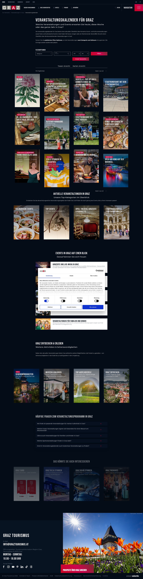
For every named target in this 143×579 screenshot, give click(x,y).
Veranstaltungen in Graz (17, 12)
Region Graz (11, 2)
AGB (51, 576)
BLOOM (19, 79)
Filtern (99, 53)
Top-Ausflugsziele (83, 372)
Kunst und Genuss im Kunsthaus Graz (114, 122)
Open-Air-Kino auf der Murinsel (114, 160)
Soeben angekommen (29, 7)
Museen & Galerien (54, 372)
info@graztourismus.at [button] (16, 544)
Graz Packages (112, 470)
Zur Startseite (6, 12)
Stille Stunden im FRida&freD (53, 160)
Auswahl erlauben (71, 307)
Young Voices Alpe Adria (27, 155)
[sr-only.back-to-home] (12, 7)
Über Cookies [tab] (93, 275)
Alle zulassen (92, 307)
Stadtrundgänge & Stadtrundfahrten (114, 210)
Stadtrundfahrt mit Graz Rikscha (84, 118)
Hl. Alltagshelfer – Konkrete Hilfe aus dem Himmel (27, 120)
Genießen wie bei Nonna (86, 155)
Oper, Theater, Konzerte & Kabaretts (86, 210)
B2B (34, 2)
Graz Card (20, 470)
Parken (66, 7)
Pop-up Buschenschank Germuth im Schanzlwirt (56, 85)
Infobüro (75, 7)
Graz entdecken (112, 372)
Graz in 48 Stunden (84, 470)
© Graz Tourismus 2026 (10, 576)
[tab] (63, 66)
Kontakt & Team (24, 576)
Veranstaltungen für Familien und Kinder (69, 321)
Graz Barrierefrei (45, 7)
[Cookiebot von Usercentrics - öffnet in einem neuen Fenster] (96, 271)
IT (140, 2)
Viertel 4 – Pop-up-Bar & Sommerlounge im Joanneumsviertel (86, 82)
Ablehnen (50, 307)
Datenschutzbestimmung (63, 576)
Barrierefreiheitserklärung (92, 576)
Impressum (78, 576)
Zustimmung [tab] (49, 275)
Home (3, 2)
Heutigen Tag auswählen (80, 59)
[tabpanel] (71, 131)
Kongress (20, 2)
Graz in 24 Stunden (54, 470)
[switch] (63, 301)
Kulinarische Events (24, 209)
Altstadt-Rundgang (54, 121)
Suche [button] (118, 7)
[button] (4, 566)
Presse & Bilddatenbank (40, 576)
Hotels (57, 7)
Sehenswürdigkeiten (24, 374)
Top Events (50, 209)
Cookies (105, 576)
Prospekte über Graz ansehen (75, 570)
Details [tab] (71, 275)
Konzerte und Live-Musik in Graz (66, 264)
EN (136, 2)
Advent (28, 2)
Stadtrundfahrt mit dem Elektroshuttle (115, 83)
